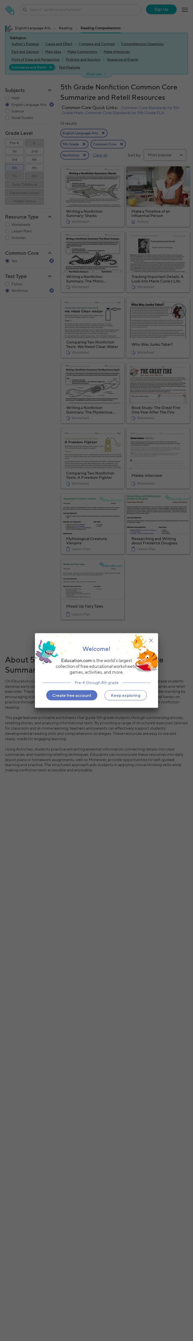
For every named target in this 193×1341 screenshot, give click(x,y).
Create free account (71, 695)
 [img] (151, 640)
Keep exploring (125, 695)
